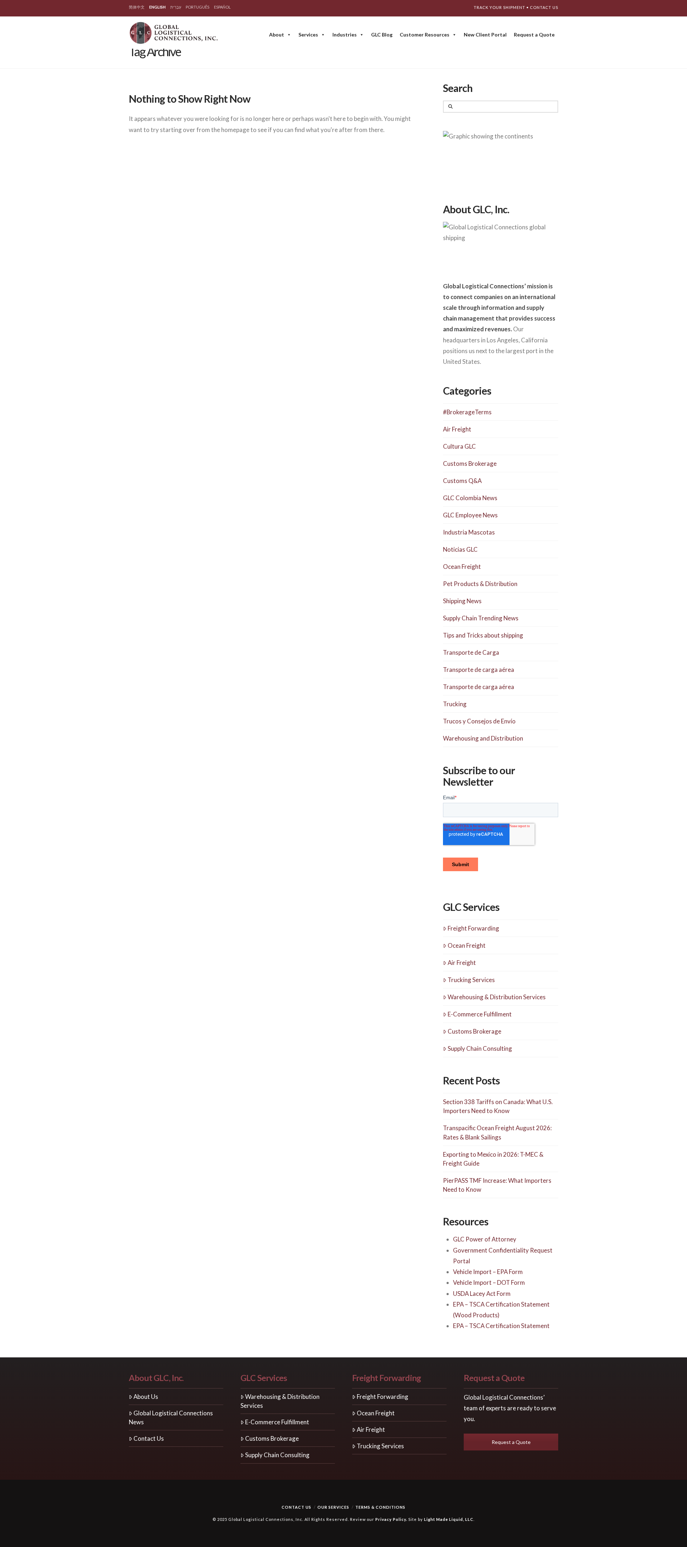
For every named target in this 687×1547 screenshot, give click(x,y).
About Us (145, 1396)
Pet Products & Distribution (480, 583)
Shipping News (462, 601)
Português (197, 7)
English (157, 7)
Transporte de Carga (471, 652)
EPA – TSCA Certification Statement (501, 1325)
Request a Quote (534, 34)
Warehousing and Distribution (483, 738)
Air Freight (457, 429)
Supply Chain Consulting (480, 1048)
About (276, 34)
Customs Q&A (462, 480)
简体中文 (137, 7)
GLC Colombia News (470, 498)
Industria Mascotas (469, 532)
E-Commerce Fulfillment (480, 1014)
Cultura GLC (459, 446)
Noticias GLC (460, 549)
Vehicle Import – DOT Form (489, 1282)
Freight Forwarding (473, 928)
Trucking (455, 704)
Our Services (333, 1507)
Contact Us (544, 7)
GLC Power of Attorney (484, 1239)
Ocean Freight (462, 566)
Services (308, 34)
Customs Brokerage (470, 463)
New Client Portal (485, 34)
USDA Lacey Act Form (482, 1293)
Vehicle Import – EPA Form (488, 1271)
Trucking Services (471, 980)
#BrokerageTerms (467, 412)
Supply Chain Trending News (480, 618)
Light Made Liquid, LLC (448, 1519)
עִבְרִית (175, 7)
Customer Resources (424, 34)
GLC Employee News (470, 515)
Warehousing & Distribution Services (497, 997)
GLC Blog (382, 34)
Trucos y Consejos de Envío (479, 721)
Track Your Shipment (499, 7)
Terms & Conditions (380, 1507)
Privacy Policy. (391, 1519)
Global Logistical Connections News (171, 1417)
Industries (344, 34)
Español (222, 7)
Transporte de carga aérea (478, 669)
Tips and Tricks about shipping (483, 635)
